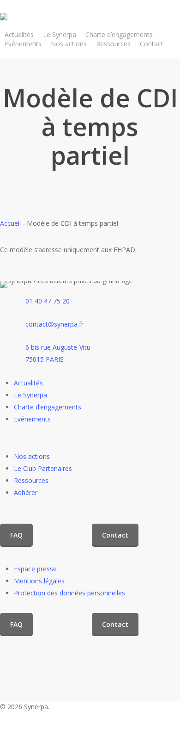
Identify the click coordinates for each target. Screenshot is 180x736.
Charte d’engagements (47, 406)
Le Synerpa (30, 394)
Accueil (10, 223)
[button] (16, 535)
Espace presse (35, 568)
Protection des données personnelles (69, 592)
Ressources (31, 480)
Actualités (28, 382)
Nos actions (32, 456)
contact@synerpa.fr (54, 324)
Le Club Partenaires (43, 468)
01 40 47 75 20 (47, 301)
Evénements (32, 418)
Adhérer (25, 492)
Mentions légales (39, 580)
